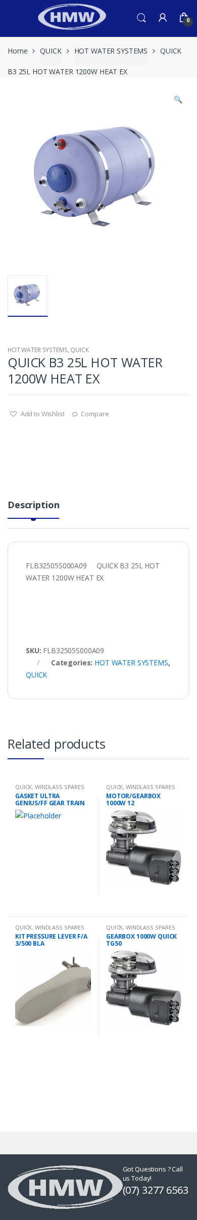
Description (33, 505)
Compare (95, 413)
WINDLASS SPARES (59, 787)
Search (141, 18)
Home (17, 51)
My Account (162, 18)
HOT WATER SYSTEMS (111, 51)
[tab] (33, 509)
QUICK (50, 51)
